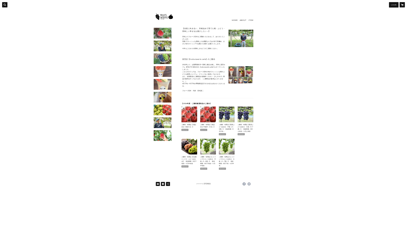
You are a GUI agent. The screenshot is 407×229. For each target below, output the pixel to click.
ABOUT (243, 20)
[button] (394, 5)
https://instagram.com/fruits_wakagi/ (249, 184)
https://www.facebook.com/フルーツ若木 (244, 184)
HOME (235, 20)
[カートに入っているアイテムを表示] (402, 4)
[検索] (4, 4)
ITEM (251, 20)
